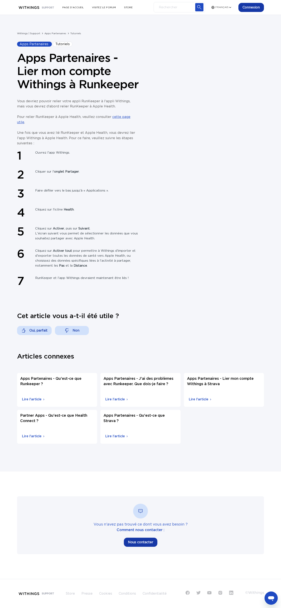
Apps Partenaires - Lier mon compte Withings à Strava (220, 381)
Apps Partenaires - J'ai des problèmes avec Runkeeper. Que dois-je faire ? (138, 381)
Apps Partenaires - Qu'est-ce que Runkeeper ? (50, 381)
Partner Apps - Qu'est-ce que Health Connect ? (53, 418)
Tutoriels (75, 33)
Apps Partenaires (55, 33)
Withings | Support (28, 33)
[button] (251, 7)
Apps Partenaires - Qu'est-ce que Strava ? (134, 418)
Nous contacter (140, 542)
